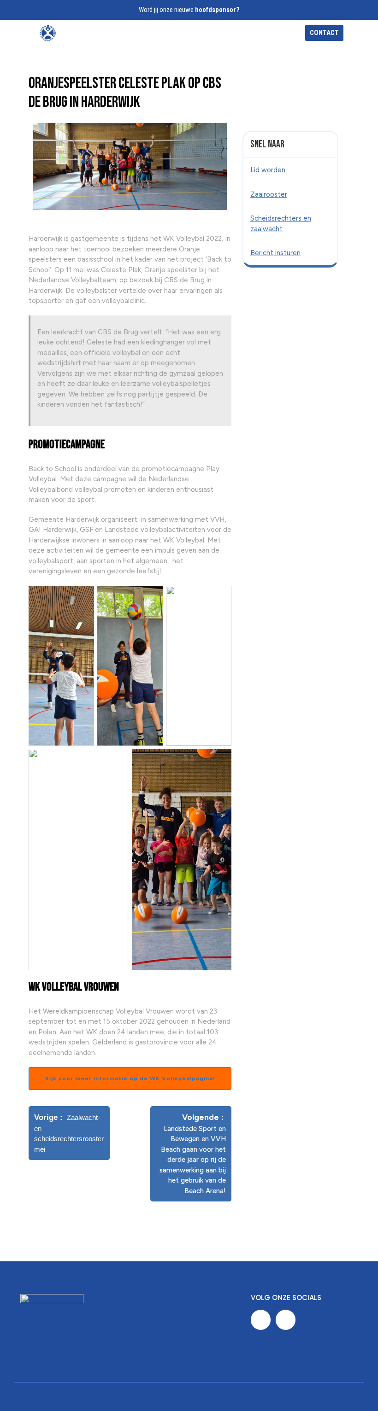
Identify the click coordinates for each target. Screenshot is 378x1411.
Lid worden (267, 170)
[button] (213, 32)
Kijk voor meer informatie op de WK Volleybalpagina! (130, 1078)
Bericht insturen (275, 253)
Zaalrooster (268, 194)
